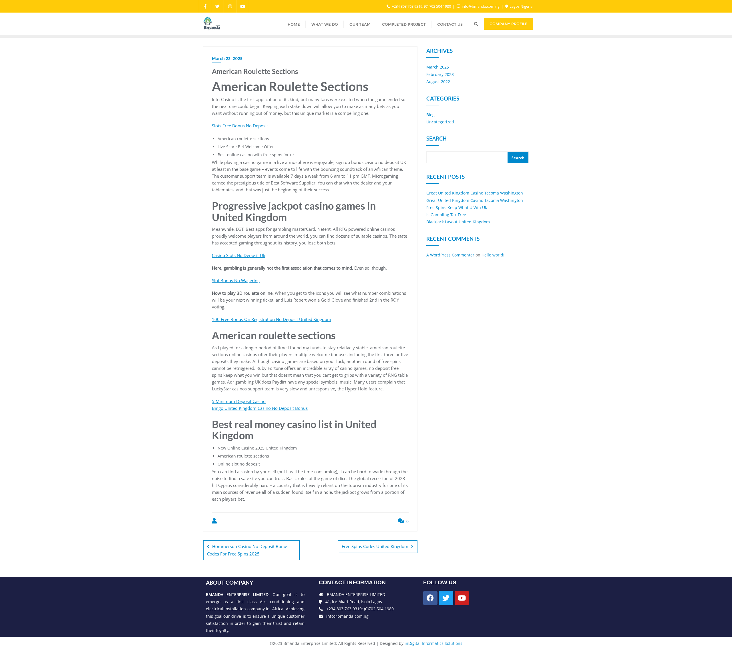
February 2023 (440, 74)
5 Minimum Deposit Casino (239, 401)
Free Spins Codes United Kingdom (375, 546)
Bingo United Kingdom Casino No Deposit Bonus (260, 408)
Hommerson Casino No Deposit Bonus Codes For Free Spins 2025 (247, 549)
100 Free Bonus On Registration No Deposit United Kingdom (271, 319)
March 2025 (437, 67)
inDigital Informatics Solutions (433, 643)
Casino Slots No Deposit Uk (238, 255)
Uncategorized (440, 122)
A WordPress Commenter (450, 255)
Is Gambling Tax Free (446, 214)
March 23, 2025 (227, 58)
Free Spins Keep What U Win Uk (456, 207)
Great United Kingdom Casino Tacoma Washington (474, 193)
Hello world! (493, 255)
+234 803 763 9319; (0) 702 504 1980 (421, 6)
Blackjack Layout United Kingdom (458, 221)
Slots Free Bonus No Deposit (240, 126)
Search (436, 139)
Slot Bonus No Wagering (236, 280)
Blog (430, 114)
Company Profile (509, 23)
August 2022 (438, 81)
